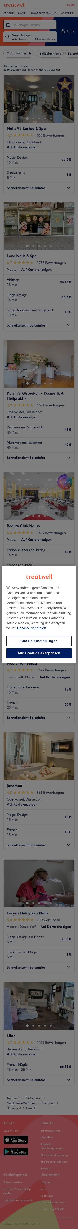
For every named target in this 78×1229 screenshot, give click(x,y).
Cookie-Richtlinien (31, 628)
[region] (39, 615)
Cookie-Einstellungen (39, 641)
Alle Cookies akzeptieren (39, 653)
